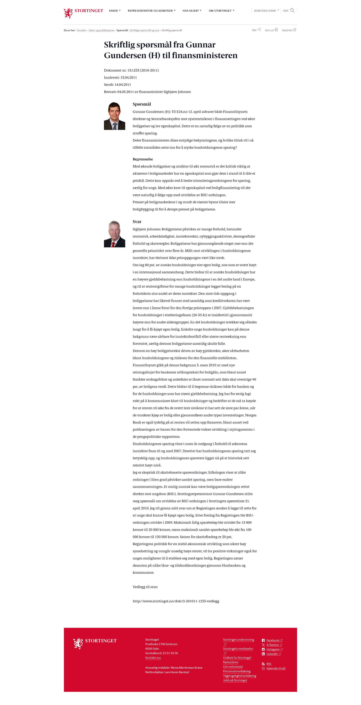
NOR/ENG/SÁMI (265, 10)
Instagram (273, 649)
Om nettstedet (233, 667)
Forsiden (81, 30)
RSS (269, 663)
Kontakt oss (153, 657)
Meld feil (287, 30)
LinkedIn (272, 653)
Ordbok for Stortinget (237, 657)
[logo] (83, 13)
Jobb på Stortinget (235, 680)
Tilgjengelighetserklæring (239, 676)
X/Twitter (273, 644)
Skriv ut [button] (269, 30)
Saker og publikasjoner (102, 30)
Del (254, 30)
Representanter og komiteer (150, 11)
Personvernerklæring (236, 671)
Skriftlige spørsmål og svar (144, 30)
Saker (113, 11)
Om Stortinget (220, 11)
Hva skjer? (191, 11)
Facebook (273, 640)
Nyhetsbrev (230, 662)
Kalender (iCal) (276, 668)
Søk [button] (286, 10)
